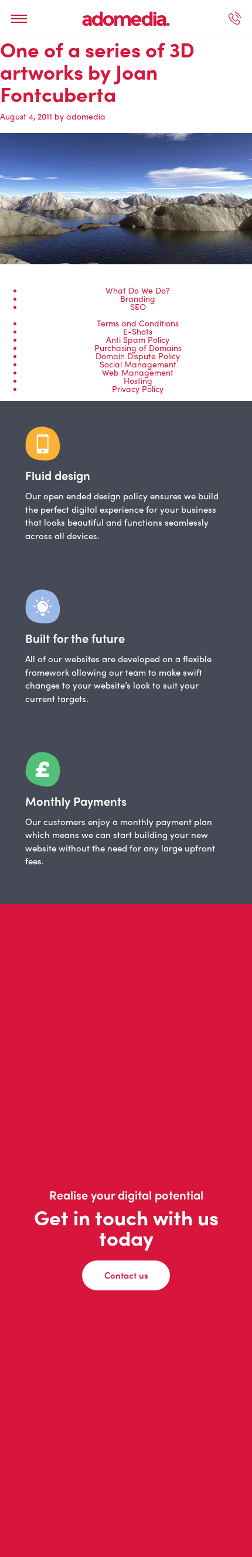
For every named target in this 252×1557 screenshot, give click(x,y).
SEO (138, 306)
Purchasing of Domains (138, 347)
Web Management (137, 372)
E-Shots (137, 331)
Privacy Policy (138, 388)
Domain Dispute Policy (138, 356)
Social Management (138, 364)
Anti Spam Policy (137, 339)
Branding (137, 298)
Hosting (138, 380)
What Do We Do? (137, 290)
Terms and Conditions (138, 323)
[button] (19, 18)
